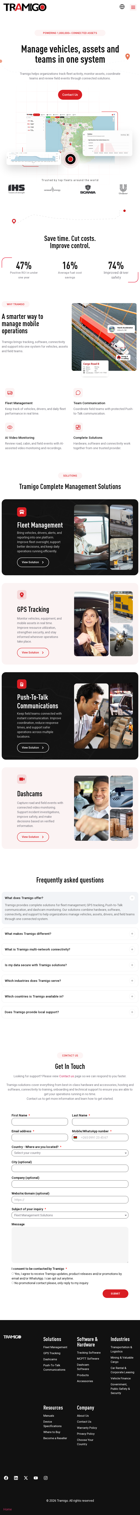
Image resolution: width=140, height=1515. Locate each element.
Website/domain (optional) (30, 1193)
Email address (22, 1131)
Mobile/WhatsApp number (90, 1131)
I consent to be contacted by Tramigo (38, 1268)
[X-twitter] (26, 1478)
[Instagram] (45, 1478)
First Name (20, 1115)
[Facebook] (6, 1478)
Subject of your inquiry (28, 1209)
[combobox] (75, 1137)
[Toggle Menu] (133, 7)
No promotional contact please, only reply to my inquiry (51, 1283)
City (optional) (22, 1162)
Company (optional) (25, 1177)
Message (18, 1224)
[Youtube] (35, 1478)
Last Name (80, 1115)
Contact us (66, 1076)
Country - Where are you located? (35, 1147)
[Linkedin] (16, 1478)
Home (7, 1509)
